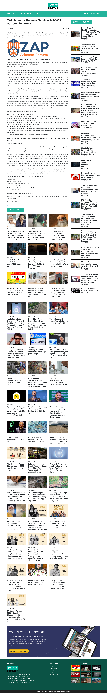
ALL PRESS (27, 14)
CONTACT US (36, 14)
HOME (9, 14)
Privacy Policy (53, 674)
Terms (53, 672)
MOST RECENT (18, 14)
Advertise (53, 668)
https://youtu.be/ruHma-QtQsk (24, 193)
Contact (53, 670)
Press (53, 666)
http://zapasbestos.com (36, 176)
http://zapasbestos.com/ (15, 67)
